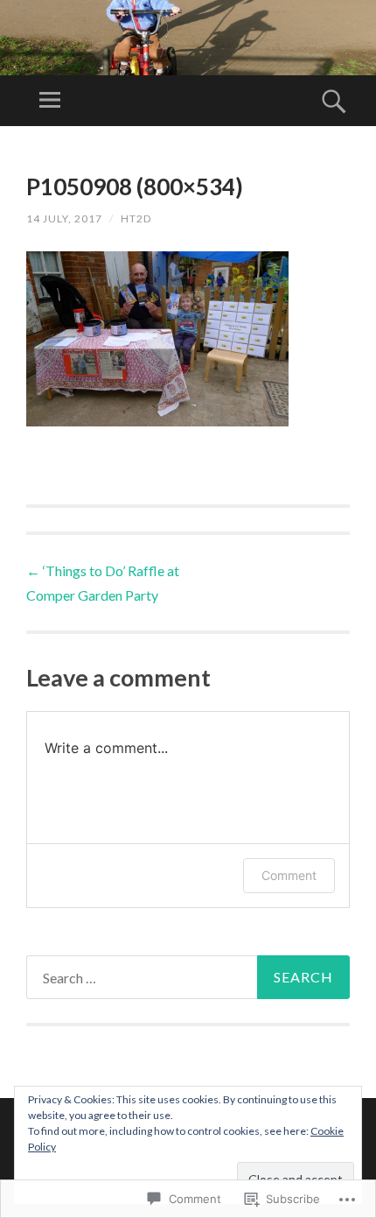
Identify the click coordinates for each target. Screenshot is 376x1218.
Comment (289, 875)
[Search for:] (188, 977)
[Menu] (50, 100)
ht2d (136, 218)
